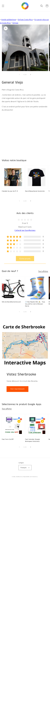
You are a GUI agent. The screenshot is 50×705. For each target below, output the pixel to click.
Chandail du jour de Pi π (10, 191)
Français (23, 467)
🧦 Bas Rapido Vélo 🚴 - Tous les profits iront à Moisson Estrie (35, 304)
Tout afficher (43, 271)
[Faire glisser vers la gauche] (19, 74)
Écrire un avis (24, 258)
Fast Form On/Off (8, 439)
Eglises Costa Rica (25, 19)
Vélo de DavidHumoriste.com (11, 302)
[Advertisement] (25, 593)
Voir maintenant (17, 389)
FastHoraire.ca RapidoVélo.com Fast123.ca (27, 476)
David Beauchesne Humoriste (35, 191)
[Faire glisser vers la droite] (30, 74)
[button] (3, 6)
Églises (15, 23)
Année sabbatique (8, 19)
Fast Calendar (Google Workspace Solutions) (32, 440)
